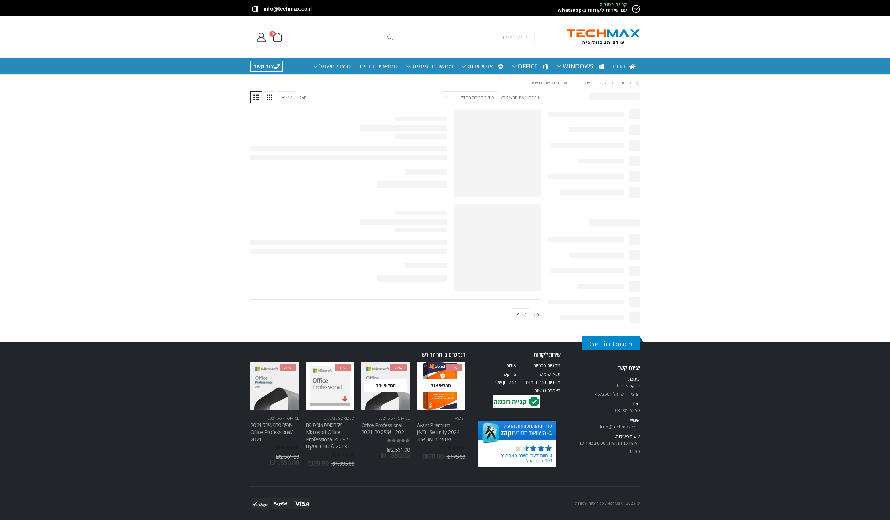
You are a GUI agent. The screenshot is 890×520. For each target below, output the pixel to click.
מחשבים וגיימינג (432, 66)
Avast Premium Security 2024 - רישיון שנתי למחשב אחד (438, 432)
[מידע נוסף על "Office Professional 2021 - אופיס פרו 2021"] (398, 373)
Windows (578, 66)
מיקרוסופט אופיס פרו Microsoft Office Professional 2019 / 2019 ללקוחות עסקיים (327, 435)
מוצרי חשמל (335, 66)
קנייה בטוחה (613, 4)
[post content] (441, 386)
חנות (619, 66)
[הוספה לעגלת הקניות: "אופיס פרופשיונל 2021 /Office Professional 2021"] (287, 373)
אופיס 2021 (387, 418)
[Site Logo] (603, 37)
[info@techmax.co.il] (255, 9)
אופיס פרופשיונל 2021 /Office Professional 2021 (271, 432)
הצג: (303, 97)
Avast (460, 418)
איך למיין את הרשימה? (521, 97)
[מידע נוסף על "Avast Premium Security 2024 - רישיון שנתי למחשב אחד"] (453, 373)
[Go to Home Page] (638, 83)
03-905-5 (623, 410)
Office (528, 66)
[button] (269, 97)
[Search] (390, 37)
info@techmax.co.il (288, 9)
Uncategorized (339, 418)
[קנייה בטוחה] (635, 9)
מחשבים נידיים (378, 66)
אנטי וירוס (480, 66)
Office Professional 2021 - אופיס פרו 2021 (383, 428)
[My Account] (261, 37)
